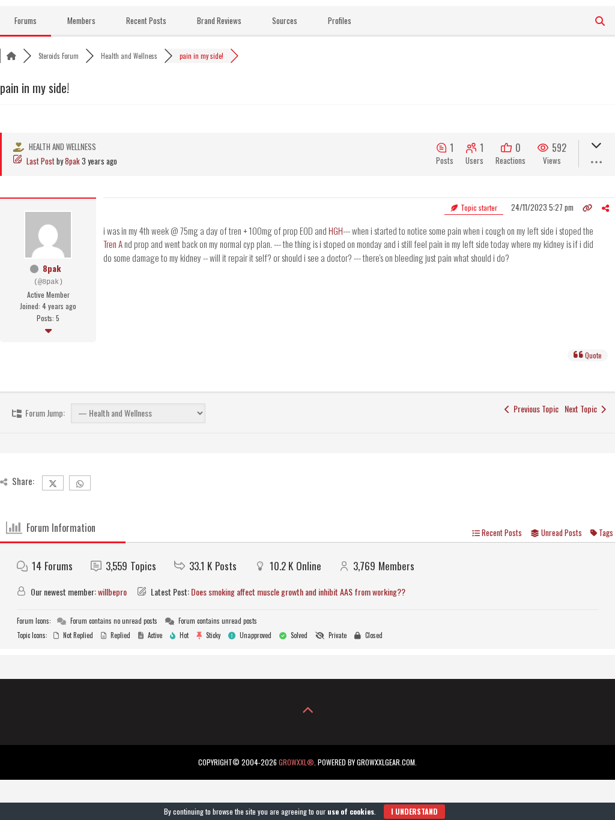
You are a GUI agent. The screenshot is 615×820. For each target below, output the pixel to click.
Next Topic (583, 408)
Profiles (339, 20)
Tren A (113, 243)
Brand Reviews (219, 20)
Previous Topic (534, 408)
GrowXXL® (296, 762)
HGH (336, 230)
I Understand (414, 811)
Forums (25, 20)
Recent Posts (146, 20)
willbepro (112, 591)
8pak (72, 161)
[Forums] (11, 56)
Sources (284, 20)
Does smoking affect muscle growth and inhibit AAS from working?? (298, 591)
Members (81, 20)
